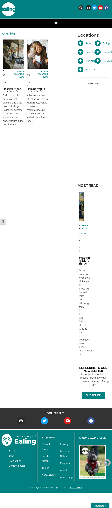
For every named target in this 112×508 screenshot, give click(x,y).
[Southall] (80, 69)
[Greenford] (80, 52)
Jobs (11, 456)
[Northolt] (80, 61)
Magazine (65, 463)
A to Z (12, 451)
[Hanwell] (98, 52)
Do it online (15, 461)
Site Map (48, 437)
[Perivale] (98, 61)
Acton (89, 43)
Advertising (66, 477)
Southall (90, 69)
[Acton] (80, 43)
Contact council (17, 465)
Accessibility (49, 475)
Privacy (64, 444)
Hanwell (107, 52)
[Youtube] (100, 7)
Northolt (90, 60)
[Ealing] (98, 43)
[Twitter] (94, 7)
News (21, 77)
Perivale (107, 60)
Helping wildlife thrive (84, 260)
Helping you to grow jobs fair (36, 90)
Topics (45, 468)
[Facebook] (106, 7)
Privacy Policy (76, 487)
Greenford (91, 52)
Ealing (106, 43)
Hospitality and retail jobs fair (12, 90)
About (63, 470)
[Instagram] (88, 7)
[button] (80, 7)
